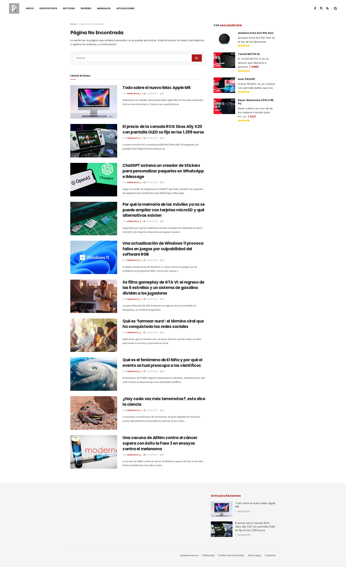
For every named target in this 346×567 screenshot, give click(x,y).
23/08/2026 (151, 221)
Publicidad (208, 555)
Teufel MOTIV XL (249, 54)
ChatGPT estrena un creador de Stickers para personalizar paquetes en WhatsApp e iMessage (163, 171)
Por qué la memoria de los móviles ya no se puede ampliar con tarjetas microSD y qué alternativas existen (164, 210)
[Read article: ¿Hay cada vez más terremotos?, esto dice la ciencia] (93, 413)
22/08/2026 (151, 371)
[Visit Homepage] (14, 8)
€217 (253, 116)
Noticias (69, 8)
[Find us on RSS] (327, 8)
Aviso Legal (254, 555)
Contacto (270, 555)
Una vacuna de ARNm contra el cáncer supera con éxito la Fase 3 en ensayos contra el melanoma (160, 443)
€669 (254, 67)
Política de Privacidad (231, 555)
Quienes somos (189, 555)
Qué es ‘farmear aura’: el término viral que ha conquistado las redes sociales (163, 324)
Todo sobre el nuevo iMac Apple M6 (156, 87)
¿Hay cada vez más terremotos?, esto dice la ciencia (164, 401)
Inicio (30, 8)
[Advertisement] (245, 152)
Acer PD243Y (246, 79)
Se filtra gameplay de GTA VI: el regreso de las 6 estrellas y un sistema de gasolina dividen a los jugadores (163, 287)
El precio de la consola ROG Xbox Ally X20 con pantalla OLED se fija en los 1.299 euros (163, 129)
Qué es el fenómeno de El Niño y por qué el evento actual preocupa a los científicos (162, 362)
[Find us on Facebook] (315, 8)
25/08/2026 (151, 93)
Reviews (86, 8)
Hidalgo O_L (134, 93)
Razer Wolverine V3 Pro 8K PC (256, 102)
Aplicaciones (125, 8)
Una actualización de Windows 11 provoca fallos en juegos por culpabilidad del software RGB (163, 249)
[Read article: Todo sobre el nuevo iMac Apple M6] (93, 102)
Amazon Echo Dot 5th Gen (256, 33)
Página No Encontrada (91, 24)
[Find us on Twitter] (321, 8)
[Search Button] (335, 8)
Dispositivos (48, 8)
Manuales (104, 8)
